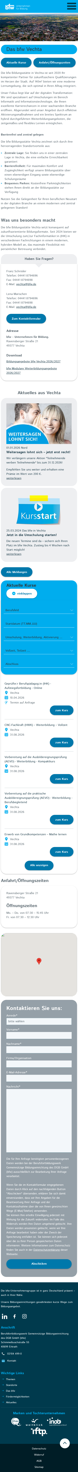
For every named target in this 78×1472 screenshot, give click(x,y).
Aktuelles (11, 1402)
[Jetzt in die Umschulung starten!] (39, 510)
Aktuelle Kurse (16, 63)
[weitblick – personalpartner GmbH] (34, 1423)
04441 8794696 (28, 276)
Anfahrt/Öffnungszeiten (54, 63)
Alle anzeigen (39, 865)
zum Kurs (61, 710)
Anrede (11, 1016)
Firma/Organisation (18, 1058)
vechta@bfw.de (26, 284)
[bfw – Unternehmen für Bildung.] (18, 7)
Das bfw (10, 1391)
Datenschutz (39, 1449)
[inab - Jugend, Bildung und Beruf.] (57, 1422)
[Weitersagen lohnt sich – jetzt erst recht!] (39, 423)
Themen (10, 1379)
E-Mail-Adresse (16, 1072)
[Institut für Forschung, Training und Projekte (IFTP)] (39, 1432)
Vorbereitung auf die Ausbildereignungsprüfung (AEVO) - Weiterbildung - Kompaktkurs (36, 759)
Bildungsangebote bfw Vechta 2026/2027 (33, 362)
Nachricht (13, 1087)
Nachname (13, 1044)
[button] (39, 961)
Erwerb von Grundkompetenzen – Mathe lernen (36, 834)
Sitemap (39, 1467)
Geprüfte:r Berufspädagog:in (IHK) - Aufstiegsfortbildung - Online (28, 686)
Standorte (11, 1385)
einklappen (24, 594)
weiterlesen (13, 478)
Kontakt (11, 1361)
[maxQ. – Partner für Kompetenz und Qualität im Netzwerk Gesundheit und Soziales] (16, 1422)
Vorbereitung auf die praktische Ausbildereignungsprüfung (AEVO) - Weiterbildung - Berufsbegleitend (38, 798)
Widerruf (39, 1455)
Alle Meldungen (16, 572)
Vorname (12, 1030)
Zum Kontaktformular (26, 319)
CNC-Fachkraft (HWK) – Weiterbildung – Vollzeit (36, 725)
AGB (39, 1461)
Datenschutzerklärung (46, 1250)
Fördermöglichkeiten (17, 1397)
